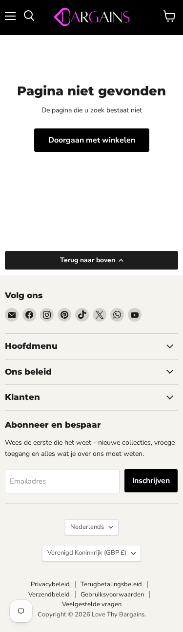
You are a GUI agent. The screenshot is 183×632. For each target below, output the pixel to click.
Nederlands (87, 527)
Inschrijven (151, 480)
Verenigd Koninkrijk (86, 552)
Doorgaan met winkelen (91, 140)
